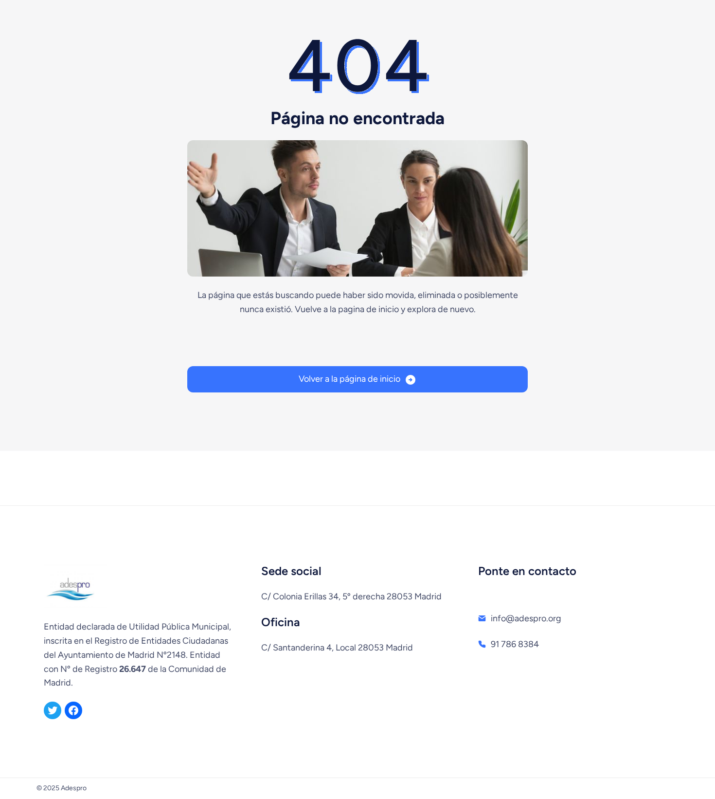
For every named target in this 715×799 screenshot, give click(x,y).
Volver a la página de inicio (349, 378)
